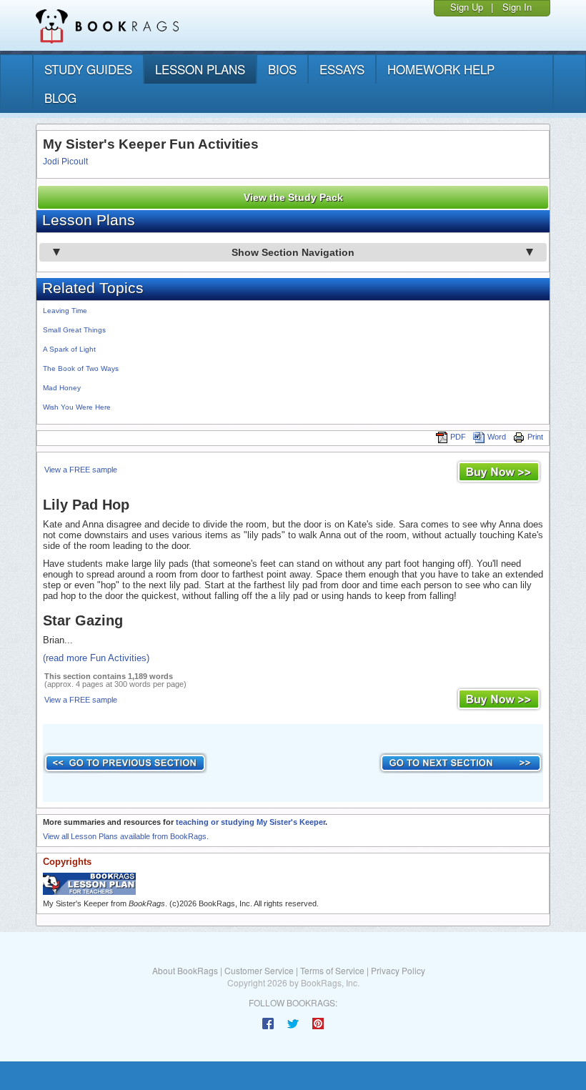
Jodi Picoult (65, 162)
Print (535, 436)
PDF (458, 436)
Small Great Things (74, 330)
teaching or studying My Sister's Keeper (250, 822)
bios (282, 69)
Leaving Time (65, 310)
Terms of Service (332, 970)
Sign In (517, 7)
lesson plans (200, 69)
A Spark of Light (69, 349)
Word (496, 436)
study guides (88, 69)
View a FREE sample (80, 469)
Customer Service (259, 970)
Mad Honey (62, 388)
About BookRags (185, 970)
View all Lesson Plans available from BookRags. (126, 836)
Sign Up (466, 7)
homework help (441, 69)
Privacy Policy (398, 970)
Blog (60, 97)
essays (341, 69)
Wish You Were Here (77, 407)
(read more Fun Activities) (96, 658)
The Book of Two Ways (81, 368)
